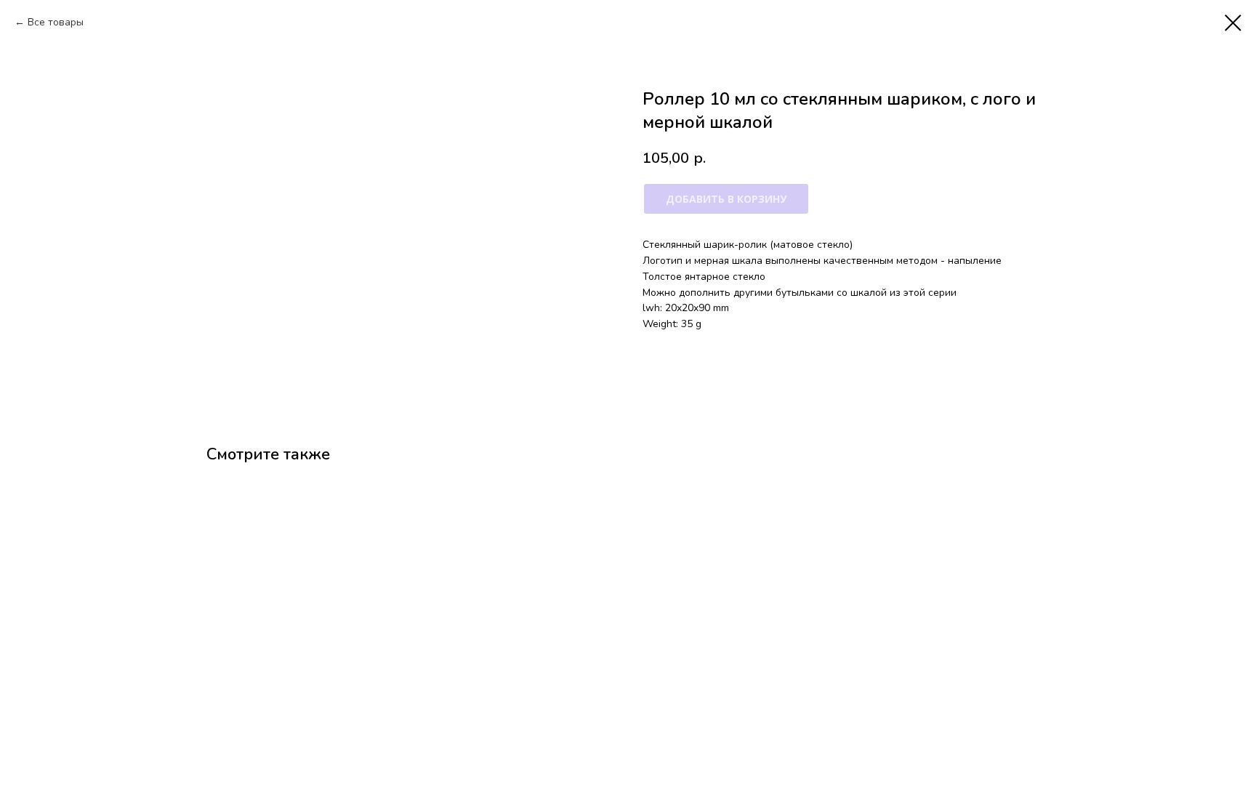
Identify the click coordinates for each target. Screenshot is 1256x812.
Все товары (56, 22)
